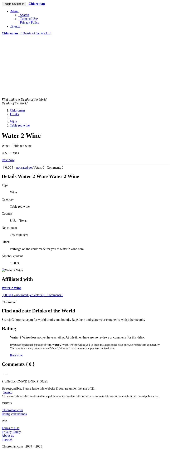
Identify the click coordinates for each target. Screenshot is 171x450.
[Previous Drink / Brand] (3, 373)
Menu (14, 11)
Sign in (15, 26)
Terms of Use (28, 18)
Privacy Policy (28, 22)
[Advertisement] (85, 66)
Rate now (8, 160)
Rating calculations (14, 414)
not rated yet (24, 167)
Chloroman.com (12, 410)
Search (23, 15)
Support (7, 439)
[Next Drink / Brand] (6, 373)
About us (8, 435)
